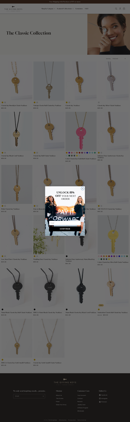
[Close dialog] (82, 188)
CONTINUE (65, 229)
